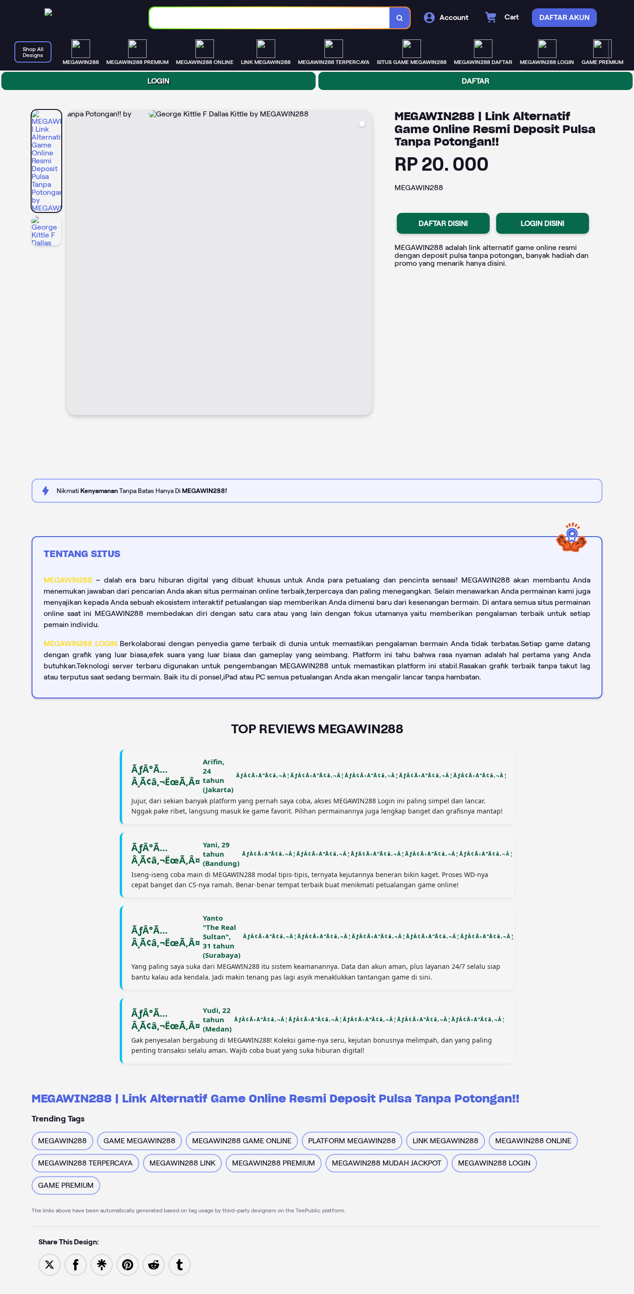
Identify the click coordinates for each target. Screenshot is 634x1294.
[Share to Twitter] (50, 1264)
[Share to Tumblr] (179, 1264)
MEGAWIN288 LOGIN (80, 643)
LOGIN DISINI (542, 223)
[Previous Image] (74, 264)
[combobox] (269, 17)
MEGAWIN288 (68, 580)
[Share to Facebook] (76, 1264)
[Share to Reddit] (153, 1264)
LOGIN (158, 81)
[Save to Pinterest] (127, 1264)
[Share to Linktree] (102, 1264)
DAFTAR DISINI (443, 223)
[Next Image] (364, 264)
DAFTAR (475, 81)
